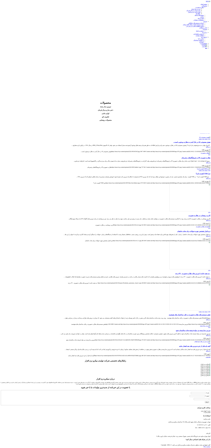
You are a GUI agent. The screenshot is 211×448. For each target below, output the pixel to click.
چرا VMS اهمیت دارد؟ (203, 173)
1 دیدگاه (208, 147)
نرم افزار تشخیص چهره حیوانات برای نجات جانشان (193, 231)
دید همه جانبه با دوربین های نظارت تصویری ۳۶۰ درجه (192, 273)
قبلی (209, 357)
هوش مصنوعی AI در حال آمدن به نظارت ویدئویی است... (191, 142)
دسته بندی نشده (203, 139)
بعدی (207, 357)
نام (207, 393)
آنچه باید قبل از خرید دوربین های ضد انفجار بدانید (194, 346)
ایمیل (207, 396)
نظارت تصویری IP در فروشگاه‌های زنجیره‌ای (195, 158)
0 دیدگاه (208, 162)
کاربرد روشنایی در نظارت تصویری (199, 215)
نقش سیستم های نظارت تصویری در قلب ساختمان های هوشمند (189, 315)
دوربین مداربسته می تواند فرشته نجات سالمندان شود (193, 330)
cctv (209, 139)
